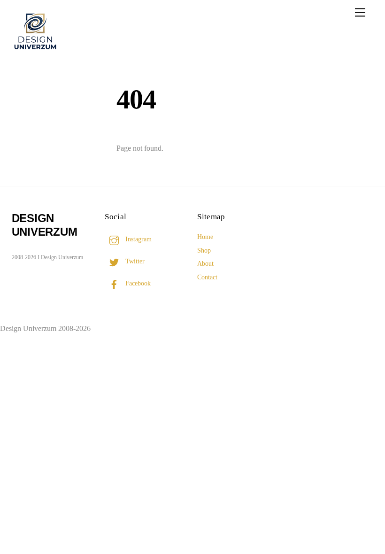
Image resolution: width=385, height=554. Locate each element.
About (205, 263)
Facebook (137, 283)
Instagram (137, 239)
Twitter (134, 261)
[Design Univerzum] (35, 51)
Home (205, 236)
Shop (204, 250)
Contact (207, 277)
